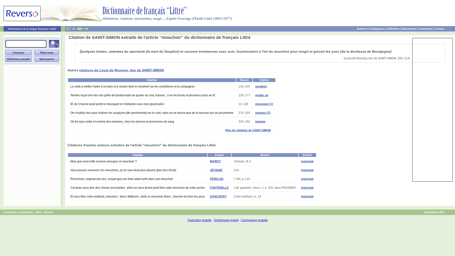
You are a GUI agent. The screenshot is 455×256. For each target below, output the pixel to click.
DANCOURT (218, 196)
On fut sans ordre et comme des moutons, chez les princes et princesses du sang (122, 121)
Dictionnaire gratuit (226, 220)
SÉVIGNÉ (216, 170)
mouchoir (307, 161)
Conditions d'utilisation (18, 212)
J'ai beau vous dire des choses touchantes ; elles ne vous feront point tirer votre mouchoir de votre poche (137, 187)
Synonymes (409, 28)
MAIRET (215, 161)
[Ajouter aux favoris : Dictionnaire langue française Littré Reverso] (73, 28)
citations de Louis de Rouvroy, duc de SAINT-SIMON (121, 70)
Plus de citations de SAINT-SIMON (248, 130)
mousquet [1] (264, 104)
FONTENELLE (219, 187)
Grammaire (425, 28)
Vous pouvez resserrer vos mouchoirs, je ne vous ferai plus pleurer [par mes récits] (123, 170)
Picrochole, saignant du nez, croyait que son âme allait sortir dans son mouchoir (121, 179)
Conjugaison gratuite (254, 220)
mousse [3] (262, 112)
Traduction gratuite (199, 220)
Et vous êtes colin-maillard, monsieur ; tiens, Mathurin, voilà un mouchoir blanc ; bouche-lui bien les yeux (137, 196)
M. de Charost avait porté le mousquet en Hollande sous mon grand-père (117, 104)
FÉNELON (216, 179)
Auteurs (362, 28)
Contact (439, 28)
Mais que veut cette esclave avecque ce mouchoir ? (103, 161)
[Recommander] (86, 28)
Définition (393, 28)
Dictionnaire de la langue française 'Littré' (32, 28)
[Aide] (68, 28)
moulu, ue (261, 95)
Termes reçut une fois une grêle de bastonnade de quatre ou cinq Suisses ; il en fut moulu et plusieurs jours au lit (142, 95)
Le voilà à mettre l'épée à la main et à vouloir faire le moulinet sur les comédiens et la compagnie (132, 86)
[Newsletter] (79, 28)
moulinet (261, 86)
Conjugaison (377, 28)
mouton (260, 121)
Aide (38, 212)
